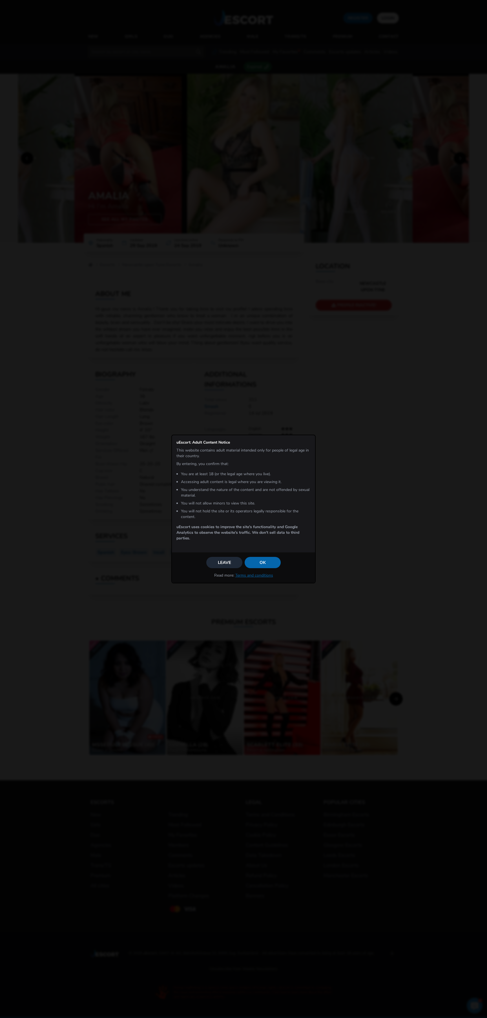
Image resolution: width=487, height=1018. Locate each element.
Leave (224, 562)
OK (263, 562)
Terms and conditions (254, 575)
